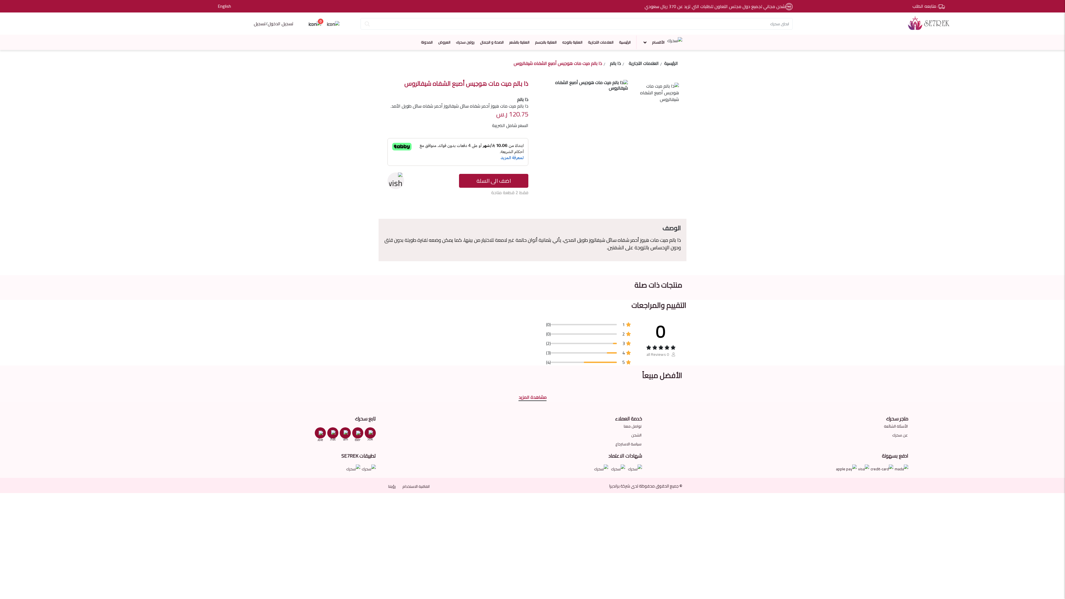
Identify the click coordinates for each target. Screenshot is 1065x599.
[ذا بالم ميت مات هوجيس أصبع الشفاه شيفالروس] (657, 99)
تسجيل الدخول (280, 23)
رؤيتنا (392, 486)
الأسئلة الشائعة (896, 426)
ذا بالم (615, 64)
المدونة (427, 42)
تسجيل (260, 23)
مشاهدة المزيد (533, 397)
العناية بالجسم (546, 42)
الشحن (636, 435)
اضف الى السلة (493, 181)
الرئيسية (625, 42)
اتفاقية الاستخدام (416, 486)
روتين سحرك (465, 42)
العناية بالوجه (572, 42)
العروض (444, 42)
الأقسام (658, 42)
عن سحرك (900, 435)
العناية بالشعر (519, 42)
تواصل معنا (632, 426)
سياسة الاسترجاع (628, 444)
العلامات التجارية (600, 42)
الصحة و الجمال (492, 42)
